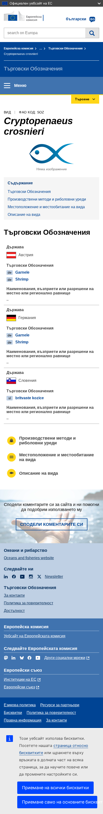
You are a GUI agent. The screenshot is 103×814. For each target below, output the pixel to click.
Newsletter (54, 577)
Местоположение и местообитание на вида (46, 207)
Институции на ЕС (20, 679)
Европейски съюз (19, 687)
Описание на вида (24, 215)
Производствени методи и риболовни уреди (47, 199)
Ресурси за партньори (59, 705)
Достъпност (14, 611)
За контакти (14, 595)
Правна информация (22, 720)
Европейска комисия (18, 48)
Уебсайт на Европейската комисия (34, 636)
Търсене (92, 33)
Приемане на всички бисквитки (55, 787)
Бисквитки (13, 713)
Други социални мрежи (64, 658)
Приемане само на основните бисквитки (59, 801)
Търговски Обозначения (65, 48)
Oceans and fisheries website (29, 558)
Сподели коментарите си (51, 524)
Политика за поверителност (28, 603)
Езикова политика (20, 705)
